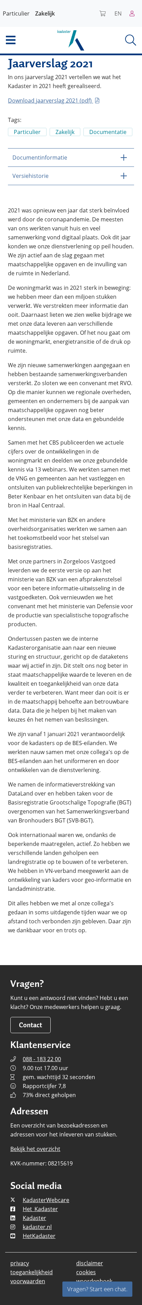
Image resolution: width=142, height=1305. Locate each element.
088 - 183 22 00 (42, 1059)
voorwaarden (27, 1281)
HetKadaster (39, 1236)
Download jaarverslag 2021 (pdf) (50, 100)
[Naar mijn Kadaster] (134, 13)
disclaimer (89, 1263)
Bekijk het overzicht (35, 1149)
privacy (19, 1263)
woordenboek (94, 1281)
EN (118, 13)
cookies (86, 1272)
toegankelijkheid (31, 1272)
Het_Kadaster (40, 1209)
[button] (23, 40)
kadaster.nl (37, 1227)
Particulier (16, 13)
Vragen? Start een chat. (97, 1289)
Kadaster (34, 1218)
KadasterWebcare (46, 1200)
